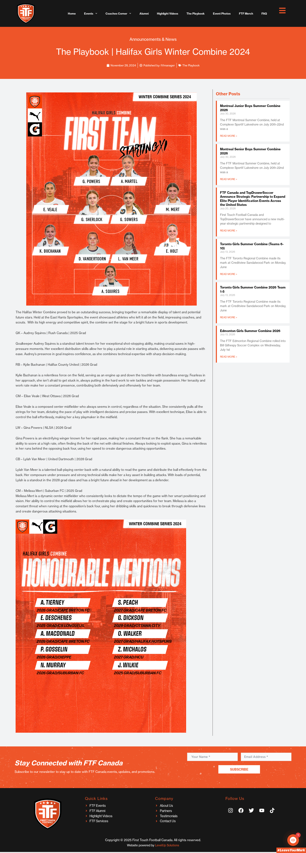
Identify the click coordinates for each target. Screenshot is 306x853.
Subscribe (239, 769)
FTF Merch (246, 13)
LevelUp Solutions (167, 845)
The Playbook (196, 13)
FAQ (264, 13)
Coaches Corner (116, 13)
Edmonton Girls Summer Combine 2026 (250, 331)
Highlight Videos (167, 13)
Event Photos (222, 13)
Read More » (228, 135)
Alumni (144, 13)
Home (72, 13)
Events (88, 13)
